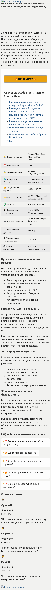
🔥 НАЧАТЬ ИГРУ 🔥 (25, 79)
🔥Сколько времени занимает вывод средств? (23, 474)
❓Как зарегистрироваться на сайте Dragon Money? (23, 443)
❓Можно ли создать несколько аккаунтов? (21, 485)
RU (10, 140)
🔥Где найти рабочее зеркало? (21, 452)
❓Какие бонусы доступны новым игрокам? (22, 462)
